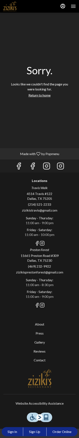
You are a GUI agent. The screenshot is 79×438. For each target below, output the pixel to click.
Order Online (61, 432)
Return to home (39, 95)
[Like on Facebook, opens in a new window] (19, 167)
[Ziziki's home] (22, 6)
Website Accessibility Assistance (40, 403)
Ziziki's (39, 378)
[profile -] (62, 6)
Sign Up (34, 432)
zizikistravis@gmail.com (39, 210)
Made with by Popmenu (31, 153)
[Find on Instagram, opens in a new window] (46, 167)
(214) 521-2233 (39, 204)
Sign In (12, 432)
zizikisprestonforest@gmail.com (39, 272)
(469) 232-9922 (39, 266)
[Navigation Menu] (73, 6)
